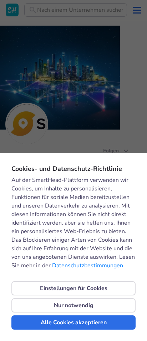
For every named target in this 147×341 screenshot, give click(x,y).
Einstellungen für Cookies (73, 288)
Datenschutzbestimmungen (87, 265)
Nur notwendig (73, 305)
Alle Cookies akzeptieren (74, 322)
